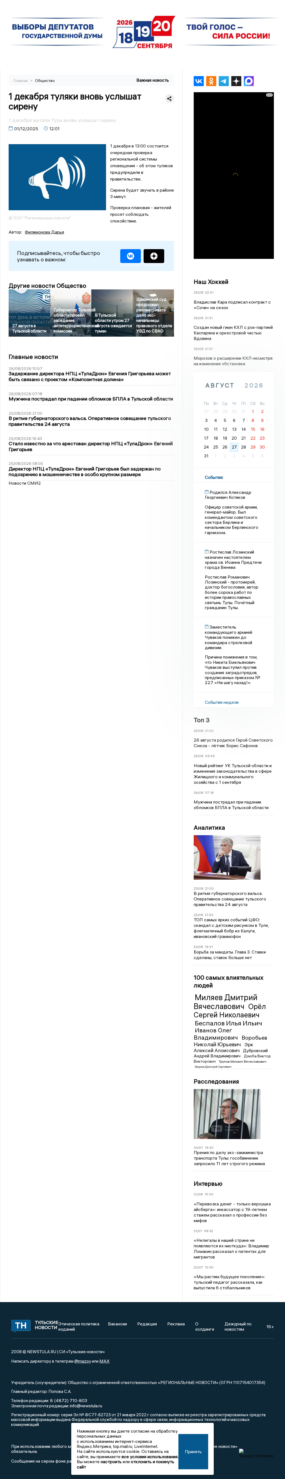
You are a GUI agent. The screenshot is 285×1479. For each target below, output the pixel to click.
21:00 (209, 731)
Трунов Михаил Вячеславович (242, 1061)
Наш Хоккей (211, 282)
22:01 (209, 292)
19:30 (209, 1147)
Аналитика (209, 827)
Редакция (147, 1324)
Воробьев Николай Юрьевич (230, 1041)
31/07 (198, 1231)
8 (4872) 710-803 (68, 1400)
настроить (111, 1461)
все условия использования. (150, 1456)
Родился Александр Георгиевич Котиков (228, 494)
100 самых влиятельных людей (228, 981)
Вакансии (117, 1324)
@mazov (82, 1361)
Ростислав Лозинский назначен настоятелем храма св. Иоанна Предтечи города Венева (233, 559)
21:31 (209, 318)
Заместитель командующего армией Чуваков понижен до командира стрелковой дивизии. (228, 637)
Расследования (216, 1081)
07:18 (209, 792)
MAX (104, 1361)
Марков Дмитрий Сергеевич (213, 1066)
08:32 (208, 1231)
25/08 (198, 888)
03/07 (198, 1147)
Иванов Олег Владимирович (216, 1033)
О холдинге (204, 1326)
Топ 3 (202, 720)
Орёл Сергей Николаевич (230, 1010)
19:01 (209, 947)
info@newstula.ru (86, 1405)
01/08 (198, 1194)
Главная (21, 80)
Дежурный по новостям (238, 1326)
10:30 (209, 1267)
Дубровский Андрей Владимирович (231, 1053)
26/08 (198, 292)
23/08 (198, 915)
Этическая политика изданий (78, 1326)
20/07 (198, 1267)
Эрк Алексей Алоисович (223, 1047)
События (213, 477)
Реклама (176, 1324)
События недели (222, 702)
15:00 (209, 1194)
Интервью (208, 1183)
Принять (193, 1451)
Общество (45, 80)
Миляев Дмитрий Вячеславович (225, 1002)
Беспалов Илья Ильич (228, 1023)
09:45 (210, 756)
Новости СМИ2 (25, 483)
